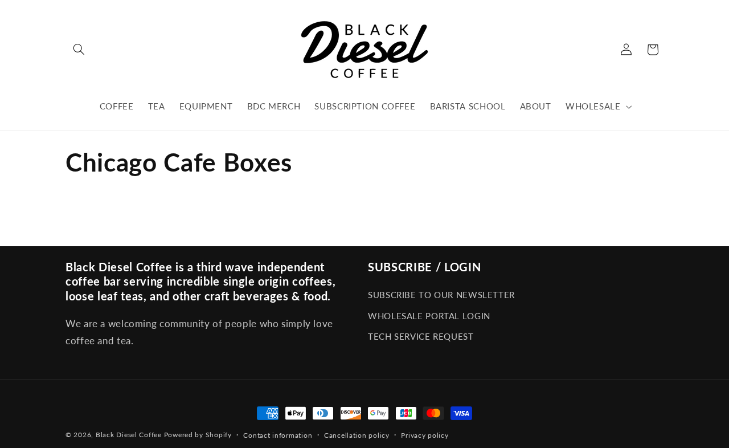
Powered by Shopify (198, 434)
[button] (78, 49)
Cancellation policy (357, 435)
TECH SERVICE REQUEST (421, 336)
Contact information (277, 435)
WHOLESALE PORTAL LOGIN (429, 316)
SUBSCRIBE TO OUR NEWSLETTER (441, 295)
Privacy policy (424, 435)
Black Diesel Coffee (129, 434)
